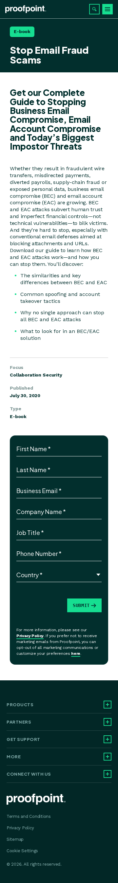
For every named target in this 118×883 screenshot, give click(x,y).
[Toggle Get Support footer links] (107, 739)
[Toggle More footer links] (107, 756)
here (75, 653)
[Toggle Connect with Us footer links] (107, 773)
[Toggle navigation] (107, 9)
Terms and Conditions (29, 816)
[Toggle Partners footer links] (107, 721)
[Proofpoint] (25, 9)
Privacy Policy (30, 636)
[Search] (94, 9)
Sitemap (15, 839)
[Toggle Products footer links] (107, 704)
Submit (81, 605)
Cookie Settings (22, 850)
